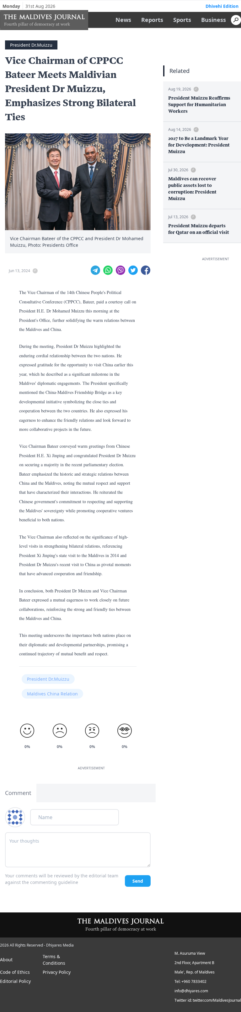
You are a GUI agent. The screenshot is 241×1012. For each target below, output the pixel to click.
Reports (152, 19)
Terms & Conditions (54, 959)
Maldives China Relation (52, 694)
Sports (182, 19)
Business (213, 19)
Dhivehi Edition (222, 6)
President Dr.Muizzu (31, 45)
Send (137, 881)
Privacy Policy (57, 972)
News (123, 19)
